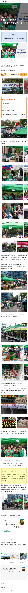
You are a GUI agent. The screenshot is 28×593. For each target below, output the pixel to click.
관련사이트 (3, 583)
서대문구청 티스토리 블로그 (7, 1)
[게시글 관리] (7, 539)
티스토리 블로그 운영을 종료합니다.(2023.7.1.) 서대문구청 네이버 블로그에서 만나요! (11, 571)
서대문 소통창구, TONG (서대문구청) (8, 586)
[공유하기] (5, 539)
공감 (2, 588)
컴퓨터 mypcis (4, 590)
